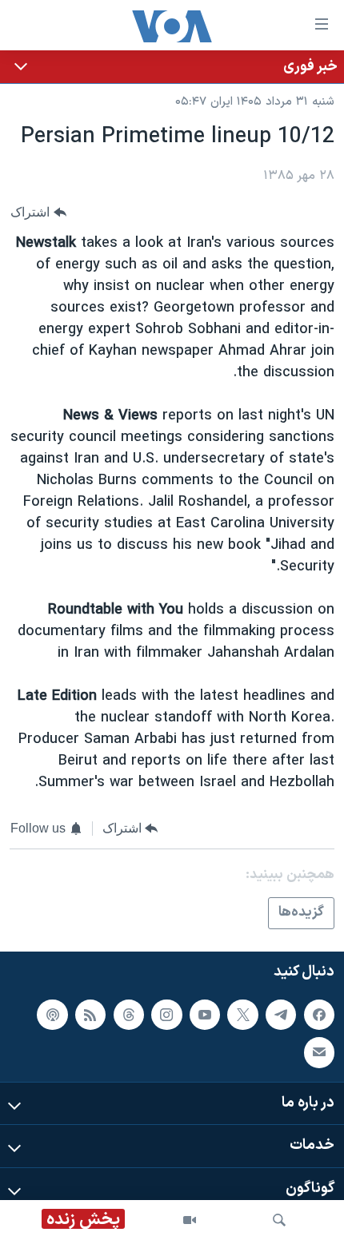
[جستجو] (279, 1220)
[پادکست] (52, 1015)
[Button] (38, 212)
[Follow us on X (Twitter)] (242, 1015)
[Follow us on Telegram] (281, 1015)
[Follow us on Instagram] (166, 1015)
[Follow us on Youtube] (205, 1015)
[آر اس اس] (90, 1015)
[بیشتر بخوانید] (172, 66)
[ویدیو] (190, 1220)
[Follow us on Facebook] (319, 1015)
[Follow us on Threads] (129, 1015)
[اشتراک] (319, 1052)
